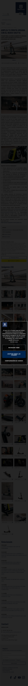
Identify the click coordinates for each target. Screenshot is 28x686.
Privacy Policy (12, 341)
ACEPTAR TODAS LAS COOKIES (13, 354)
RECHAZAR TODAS (14, 348)
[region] (14, 343)
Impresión (16, 341)
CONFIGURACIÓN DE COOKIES (14, 361)
